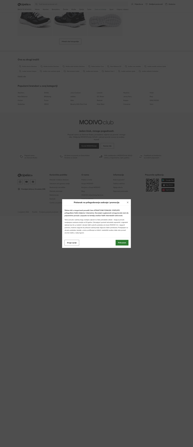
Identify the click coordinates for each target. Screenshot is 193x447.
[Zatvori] (127, 202)
